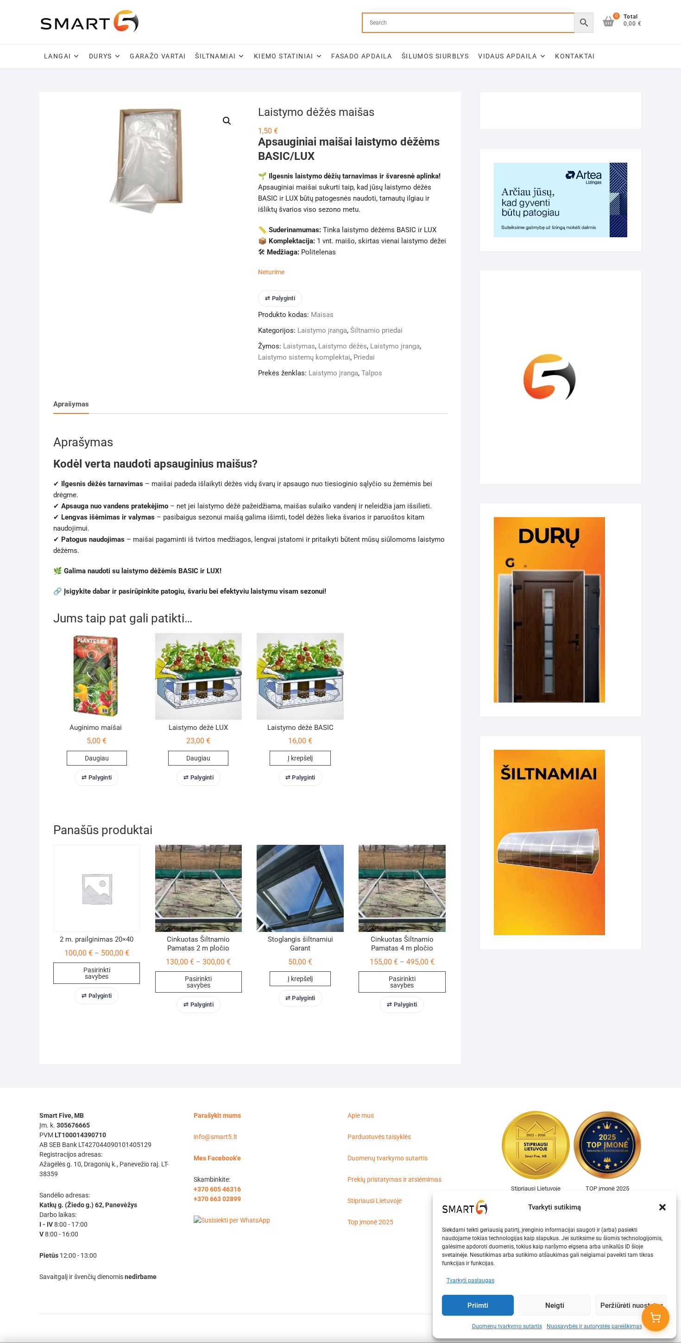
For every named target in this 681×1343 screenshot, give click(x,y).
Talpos (371, 373)
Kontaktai (575, 56)
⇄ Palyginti (280, 298)
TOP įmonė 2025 (607, 1188)
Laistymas (299, 346)
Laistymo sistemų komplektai (304, 357)
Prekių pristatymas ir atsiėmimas (394, 1179)
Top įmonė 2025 (370, 1222)
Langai (57, 56)
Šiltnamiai (215, 56)
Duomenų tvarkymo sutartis (507, 1326)
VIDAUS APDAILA (507, 56)
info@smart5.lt (215, 1136)
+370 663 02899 (217, 1199)
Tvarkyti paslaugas (470, 1280)
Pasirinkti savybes (96, 973)
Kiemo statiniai (284, 56)
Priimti (477, 1305)
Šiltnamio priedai (376, 330)
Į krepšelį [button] (300, 758)
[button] (662, 1207)
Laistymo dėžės (342, 346)
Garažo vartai (158, 56)
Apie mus (360, 1115)
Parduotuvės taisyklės (379, 1136)
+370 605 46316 (217, 1189)
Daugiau (97, 758)
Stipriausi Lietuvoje (374, 1200)
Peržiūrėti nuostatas (631, 1305)
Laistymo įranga (322, 330)
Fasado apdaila (361, 56)
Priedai (364, 357)
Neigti (554, 1305)
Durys (100, 56)
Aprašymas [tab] (71, 404)
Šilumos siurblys (435, 56)
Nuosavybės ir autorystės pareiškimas (594, 1326)
